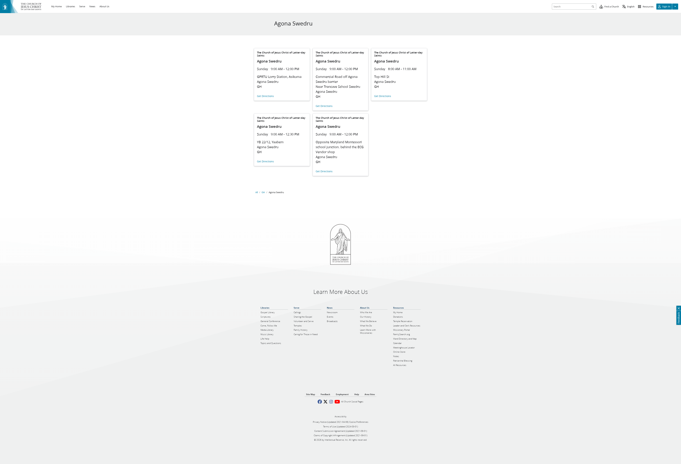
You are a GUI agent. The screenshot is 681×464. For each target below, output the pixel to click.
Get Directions (265, 96)
